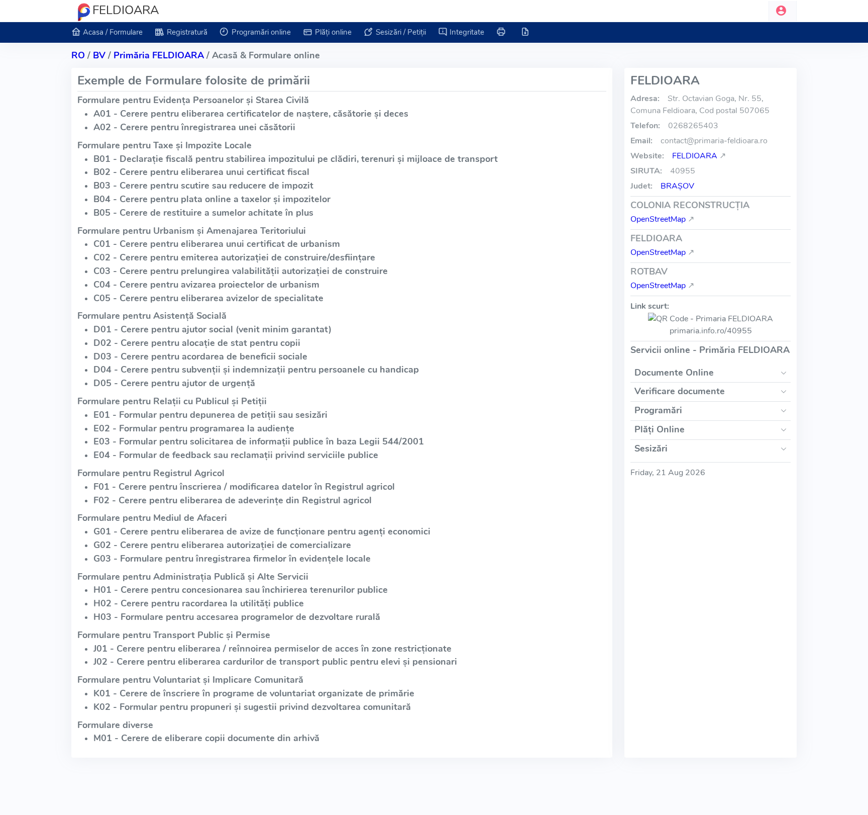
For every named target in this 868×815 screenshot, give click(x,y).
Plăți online (333, 32)
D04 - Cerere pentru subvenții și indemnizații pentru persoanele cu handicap (256, 370)
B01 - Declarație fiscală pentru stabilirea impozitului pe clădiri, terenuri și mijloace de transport (295, 159)
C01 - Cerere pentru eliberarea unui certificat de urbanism (216, 244)
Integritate (467, 32)
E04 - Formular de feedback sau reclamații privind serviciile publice (235, 455)
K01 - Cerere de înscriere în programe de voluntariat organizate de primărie (253, 693)
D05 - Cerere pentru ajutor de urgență (174, 383)
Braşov (677, 186)
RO (78, 55)
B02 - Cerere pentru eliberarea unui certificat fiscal (201, 172)
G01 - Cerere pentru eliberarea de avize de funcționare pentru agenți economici (261, 531)
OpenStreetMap (658, 219)
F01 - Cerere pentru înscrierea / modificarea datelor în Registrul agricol (244, 487)
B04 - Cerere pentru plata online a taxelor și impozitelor (212, 199)
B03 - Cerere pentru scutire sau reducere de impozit (203, 185)
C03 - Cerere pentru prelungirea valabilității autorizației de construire (240, 271)
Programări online (261, 32)
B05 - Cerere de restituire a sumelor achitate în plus (203, 213)
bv (99, 55)
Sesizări (651, 448)
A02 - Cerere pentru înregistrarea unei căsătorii (194, 127)
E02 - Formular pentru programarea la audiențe (193, 428)
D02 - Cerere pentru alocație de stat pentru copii (196, 343)
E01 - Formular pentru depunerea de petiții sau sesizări (210, 415)
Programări (658, 410)
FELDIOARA (694, 155)
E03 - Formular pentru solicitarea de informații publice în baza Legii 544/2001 (258, 441)
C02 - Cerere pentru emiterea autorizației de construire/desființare (234, 257)
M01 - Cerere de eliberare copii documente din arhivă (206, 738)
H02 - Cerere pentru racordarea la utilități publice (198, 603)
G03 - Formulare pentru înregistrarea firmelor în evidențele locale (232, 559)
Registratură (187, 32)
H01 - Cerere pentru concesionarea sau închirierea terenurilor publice (240, 590)
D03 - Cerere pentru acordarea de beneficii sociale (200, 356)
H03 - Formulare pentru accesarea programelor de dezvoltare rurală (236, 617)
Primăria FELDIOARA (159, 55)
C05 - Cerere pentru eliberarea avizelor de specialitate (208, 298)
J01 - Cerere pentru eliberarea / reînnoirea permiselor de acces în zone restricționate (272, 649)
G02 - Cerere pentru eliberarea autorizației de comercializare (222, 545)
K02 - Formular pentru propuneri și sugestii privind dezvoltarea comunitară (252, 707)
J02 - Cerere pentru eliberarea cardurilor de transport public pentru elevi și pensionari (275, 662)
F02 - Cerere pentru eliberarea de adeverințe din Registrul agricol (232, 500)
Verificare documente (679, 391)
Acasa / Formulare (113, 32)
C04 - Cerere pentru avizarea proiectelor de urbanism (206, 285)
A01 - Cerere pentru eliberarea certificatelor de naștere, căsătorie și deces (250, 114)
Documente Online (674, 373)
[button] (783, 11)
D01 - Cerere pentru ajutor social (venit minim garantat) (212, 329)
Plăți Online (659, 429)
